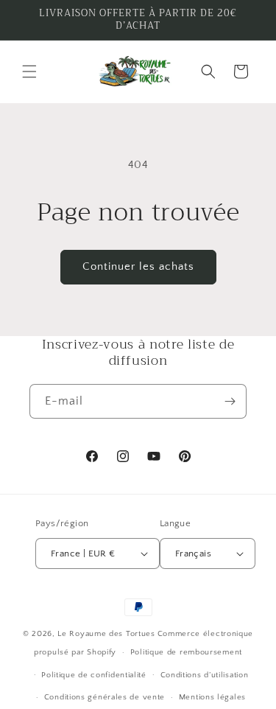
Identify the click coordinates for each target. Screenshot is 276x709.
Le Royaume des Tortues (106, 633)
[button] (29, 71)
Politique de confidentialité (93, 675)
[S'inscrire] (229, 401)
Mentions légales (212, 697)
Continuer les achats (138, 266)
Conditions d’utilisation (204, 675)
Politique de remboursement (186, 652)
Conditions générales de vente (104, 697)
